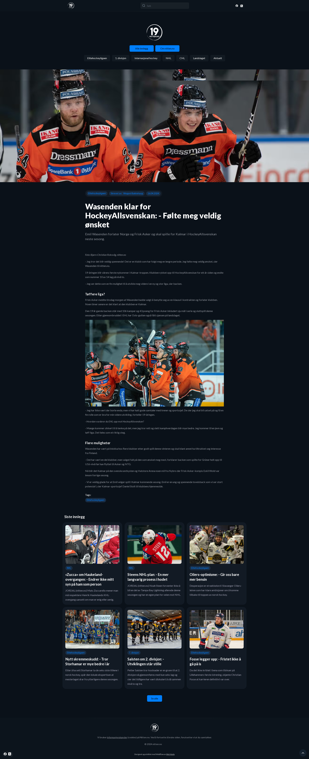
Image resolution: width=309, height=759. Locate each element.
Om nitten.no (167, 48)
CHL (182, 58)
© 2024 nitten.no (153, 744)
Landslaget (199, 58)
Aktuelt (218, 58)
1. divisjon (120, 58)
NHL (168, 58)
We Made (170, 754)
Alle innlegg (141, 48)
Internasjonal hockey (146, 58)
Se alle (154, 698)
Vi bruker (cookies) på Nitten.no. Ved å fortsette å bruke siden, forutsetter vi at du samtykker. (154, 737)
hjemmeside (156, 486)
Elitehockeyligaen (97, 58)
